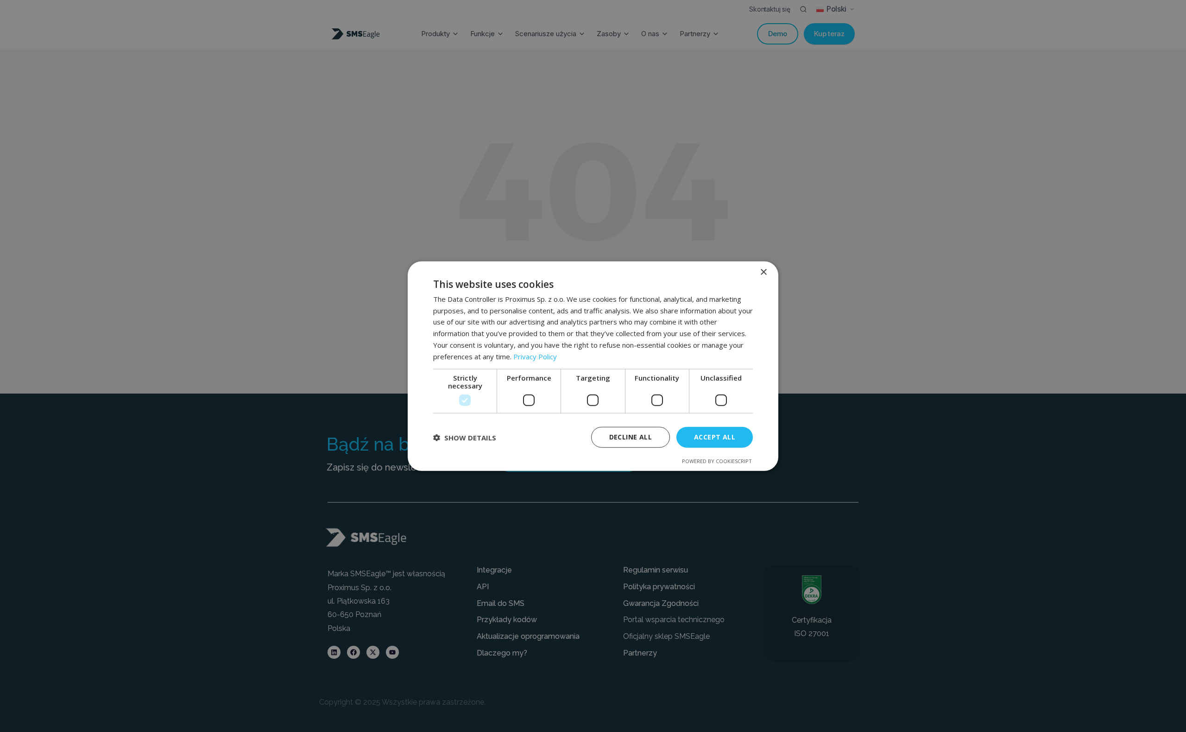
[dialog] (593, 366)
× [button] (763, 271)
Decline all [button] (630, 437)
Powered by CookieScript (717, 461)
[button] (464, 437)
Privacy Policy (535, 356)
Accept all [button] (714, 437)
